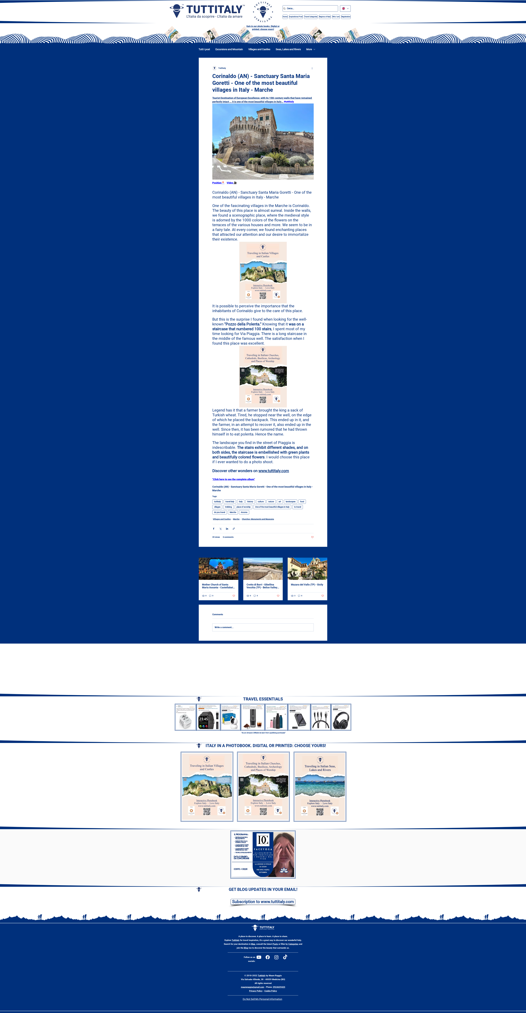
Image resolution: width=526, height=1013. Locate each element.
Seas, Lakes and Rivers (288, 49)
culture (261, 501)
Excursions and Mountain (229, 49)
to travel (297, 507)
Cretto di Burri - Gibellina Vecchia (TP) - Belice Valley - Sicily (263, 586)
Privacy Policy (255, 991)
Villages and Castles (259, 49)
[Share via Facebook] (213, 528)
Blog (246, 948)
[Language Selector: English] (345, 8)
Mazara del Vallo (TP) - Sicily (307, 584)
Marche (233, 512)
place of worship (244, 507)
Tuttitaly (235, 940)
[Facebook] (267, 957)
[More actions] (312, 68)
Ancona (244, 512)
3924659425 (279, 987)
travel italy (229, 501)
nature (271, 501)
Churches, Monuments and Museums (258, 519)
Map (253, 944)
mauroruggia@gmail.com (252, 987)
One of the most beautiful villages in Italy (272, 507)
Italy (241, 501)
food (302, 501)
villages (217, 507)
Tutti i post (204, 49)
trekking (228, 507)
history (250, 501)
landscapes (290, 501)
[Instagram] (276, 957)
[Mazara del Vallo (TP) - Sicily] (307, 569)
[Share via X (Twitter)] (220, 528)
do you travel (219, 512)
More (309, 49)
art (280, 501)
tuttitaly (217, 501)
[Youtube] (259, 957)
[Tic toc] (285, 957)
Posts (275, 944)
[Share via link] (233, 528)
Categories (293, 944)
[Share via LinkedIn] (227, 528)
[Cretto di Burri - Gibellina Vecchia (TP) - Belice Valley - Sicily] (263, 569)
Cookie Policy (270, 991)
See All (324, 552)
